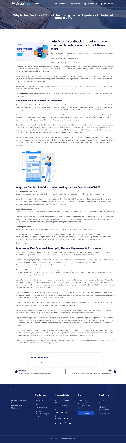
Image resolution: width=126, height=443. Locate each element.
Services (54, 4)
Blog (84, 4)
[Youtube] (112, 4)
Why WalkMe (75, 4)
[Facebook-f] (101, 4)
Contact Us (92, 4)
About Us (45, 4)
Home (37, 4)
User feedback (21, 94)
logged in (43, 362)
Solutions (62, 4)
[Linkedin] (109, 4)
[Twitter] (105, 4)
